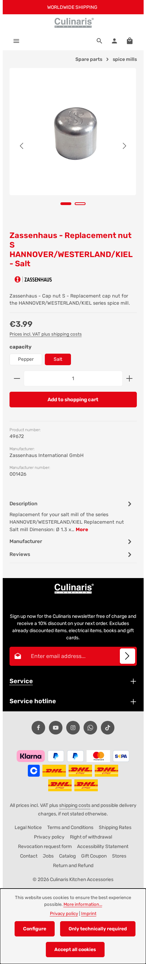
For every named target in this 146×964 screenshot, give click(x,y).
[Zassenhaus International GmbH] (33, 279)
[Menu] (16, 41)
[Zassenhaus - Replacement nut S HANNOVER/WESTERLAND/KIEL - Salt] (73, 131)
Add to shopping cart (73, 399)
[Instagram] (73, 727)
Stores (119, 856)
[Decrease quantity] (17, 378)
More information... (82, 904)
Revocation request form (45, 846)
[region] (73, 146)
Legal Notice (28, 827)
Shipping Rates (115, 827)
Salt (58, 359)
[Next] (124, 146)
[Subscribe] (127, 656)
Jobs (48, 856)
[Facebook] (38, 727)
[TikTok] (107, 727)
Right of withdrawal (91, 837)
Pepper (26, 359)
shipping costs (74, 805)
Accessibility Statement (102, 846)
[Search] (99, 41)
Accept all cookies (75, 949)
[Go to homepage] (73, 23)
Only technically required (98, 929)
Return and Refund (73, 865)
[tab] (71, 516)
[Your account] (114, 41)
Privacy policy (49, 837)
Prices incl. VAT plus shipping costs (46, 334)
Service (21, 681)
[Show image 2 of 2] (80, 203)
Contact (28, 856)
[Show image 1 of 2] (65, 203)
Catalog (67, 856)
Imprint (88, 913)
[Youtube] (55, 727)
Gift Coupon (94, 856)
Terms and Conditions (70, 827)
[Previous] (22, 146)
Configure (34, 929)
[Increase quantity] (129, 378)
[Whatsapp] (90, 727)
